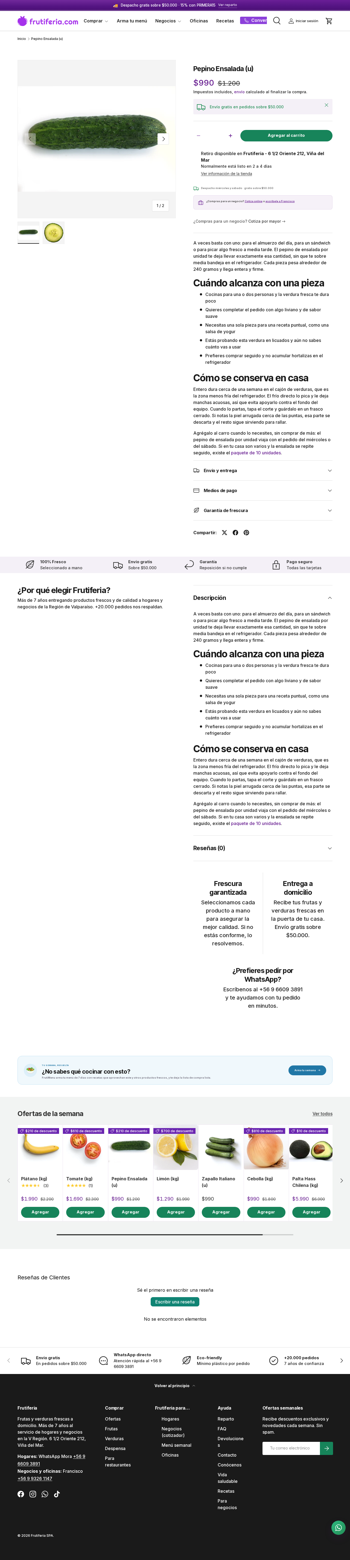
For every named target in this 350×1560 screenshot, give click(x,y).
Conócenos (229, 1465)
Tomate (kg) (79, 1178)
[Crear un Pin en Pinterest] (246, 532)
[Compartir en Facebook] (235, 532)
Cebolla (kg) (260, 1178)
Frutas (111, 1428)
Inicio (22, 38)
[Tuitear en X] (224, 532)
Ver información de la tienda (226, 173)
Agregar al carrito (286, 135)
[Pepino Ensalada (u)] (130, 1147)
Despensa (115, 1448)
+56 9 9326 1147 (35, 1478)
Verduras (114, 1438)
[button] (329, 21)
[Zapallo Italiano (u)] (221, 1147)
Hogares (170, 1419)
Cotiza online (253, 201)
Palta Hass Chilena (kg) (305, 1182)
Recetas (225, 21)
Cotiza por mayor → (266, 221)
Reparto (226, 1419)
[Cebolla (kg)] (266, 1147)
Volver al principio (172, 1385)
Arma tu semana (307, 1070)
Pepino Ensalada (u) (47, 38)
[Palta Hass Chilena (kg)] (311, 1147)
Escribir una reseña (175, 1302)
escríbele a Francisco (280, 201)
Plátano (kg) (34, 1178)
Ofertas (113, 1419)
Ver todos (322, 1113)
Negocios (165, 21)
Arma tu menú (132, 21)
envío (239, 91)
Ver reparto (227, 5)
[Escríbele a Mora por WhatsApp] (338, 1528)
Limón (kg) (168, 1178)
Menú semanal (176, 1445)
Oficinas (199, 21)
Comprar (93, 21)
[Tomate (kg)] (85, 1147)
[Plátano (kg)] (40, 1147)
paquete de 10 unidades (256, 452)
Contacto (227, 1455)
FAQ (222, 1428)
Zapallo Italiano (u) (218, 1182)
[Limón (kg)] (175, 1147)
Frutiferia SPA (42, 1535)
